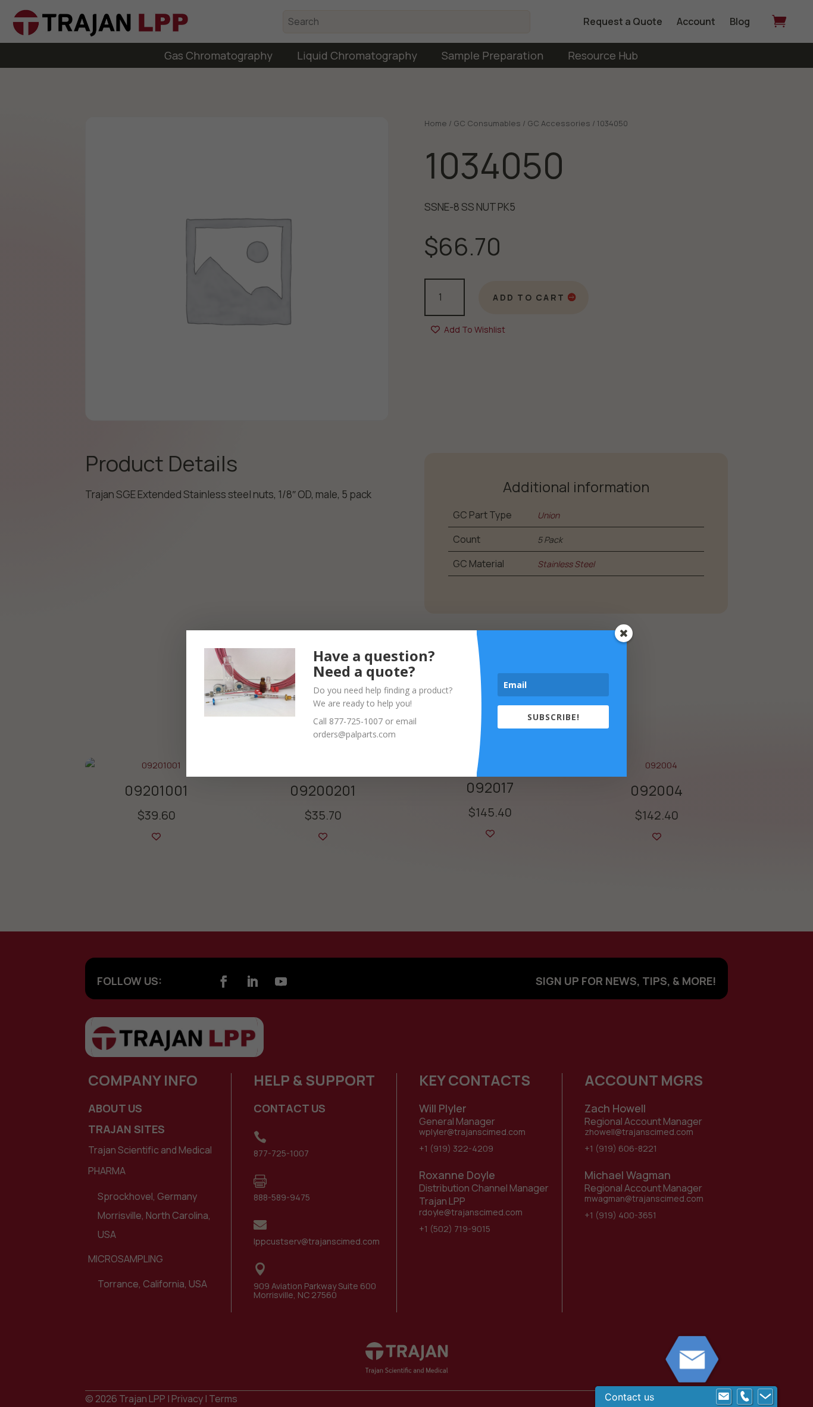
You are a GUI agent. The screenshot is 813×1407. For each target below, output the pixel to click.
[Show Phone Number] (744, 1397)
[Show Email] (723, 1397)
